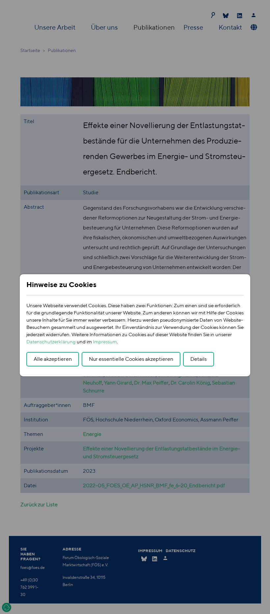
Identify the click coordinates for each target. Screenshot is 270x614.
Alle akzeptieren (53, 359)
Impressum (105, 341)
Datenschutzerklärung (51, 341)
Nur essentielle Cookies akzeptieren (131, 359)
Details (198, 359)
